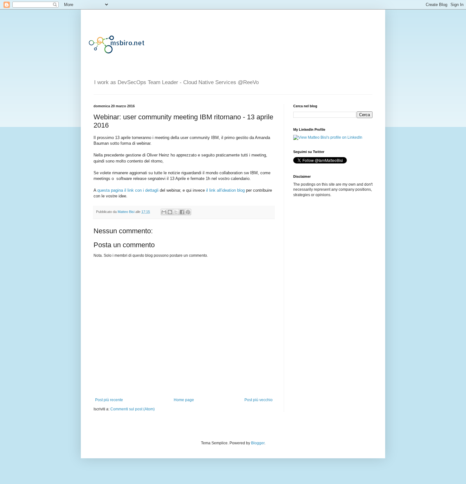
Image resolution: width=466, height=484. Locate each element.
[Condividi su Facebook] (182, 212)
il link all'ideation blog (225, 190)
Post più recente (109, 400)
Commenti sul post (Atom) (132, 409)
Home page (184, 400)
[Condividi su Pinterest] (188, 212)
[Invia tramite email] (164, 212)
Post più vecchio (258, 400)
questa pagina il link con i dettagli (128, 190)
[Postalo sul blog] (170, 212)
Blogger (257, 443)
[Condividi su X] (176, 212)
